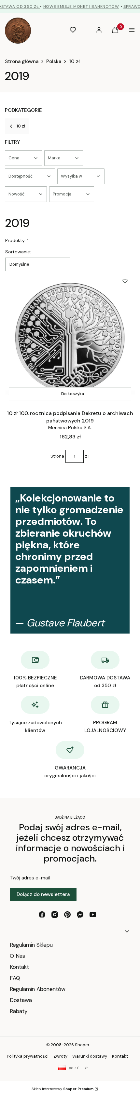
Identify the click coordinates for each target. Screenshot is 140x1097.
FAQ (15, 978)
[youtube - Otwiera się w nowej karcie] (93, 914)
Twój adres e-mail (30, 878)
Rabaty (18, 1011)
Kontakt (19, 966)
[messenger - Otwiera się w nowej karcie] (80, 914)
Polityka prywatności (28, 1056)
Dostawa (21, 1000)
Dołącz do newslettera (43, 894)
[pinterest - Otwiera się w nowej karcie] (67, 914)
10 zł (74, 61)
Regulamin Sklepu (31, 944)
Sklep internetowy (62, 1089)
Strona (57, 456)
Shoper (82, 1045)
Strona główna (21, 61)
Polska (53, 61)
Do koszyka (72, 393)
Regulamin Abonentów (37, 989)
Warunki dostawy (89, 1056)
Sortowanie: (18, 252)
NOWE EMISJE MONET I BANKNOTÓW (81, 6)
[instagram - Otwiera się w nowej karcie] (55, 914)
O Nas (17, 955)
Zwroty (60, 1056)
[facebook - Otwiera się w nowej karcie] (42, 914)
